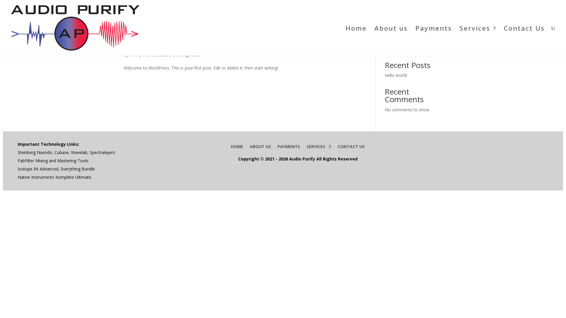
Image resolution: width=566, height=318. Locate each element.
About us (391, 29)
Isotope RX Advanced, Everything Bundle (56, 169)
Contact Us (524, 29)
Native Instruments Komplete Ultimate (54, 177)
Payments (433, 29)
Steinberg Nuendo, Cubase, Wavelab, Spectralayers (66, 152)
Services (475, 29)
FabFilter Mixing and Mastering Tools (53, 160)
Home (356, 29)
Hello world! (396, 75)
